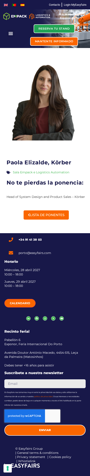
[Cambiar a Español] (22, 5)
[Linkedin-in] (28, 318)
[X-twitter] (53, 318)
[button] (10, 33)
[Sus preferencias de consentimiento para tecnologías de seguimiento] (7, 468)
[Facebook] (37, 318)
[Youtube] (61, 318)
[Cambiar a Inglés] (6, 5)
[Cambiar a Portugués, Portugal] (14, 5)
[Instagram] (45, 318)
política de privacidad (43, 396)
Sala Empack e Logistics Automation (41, 172)
